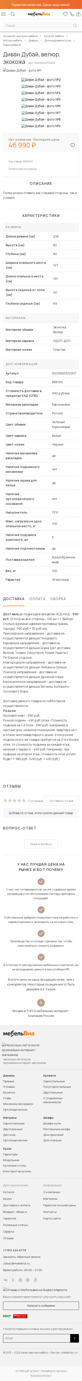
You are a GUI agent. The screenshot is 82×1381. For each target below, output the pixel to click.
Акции (7, 1199)
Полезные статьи (15, 1225)
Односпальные (54, 1081)
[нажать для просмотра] (41, 80)
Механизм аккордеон (18, 1104)
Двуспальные (53, 1092)
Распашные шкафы (56, 1129)
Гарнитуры (10, 1154)
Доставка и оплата (16, 1205)
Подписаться (74, 1338)
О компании (51, 1192)
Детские (9, 1135)
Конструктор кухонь (17, 1171)
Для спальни (52, 1140)
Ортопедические (15, 1109)
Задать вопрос (41, 844)
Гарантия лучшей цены (59, 1205)
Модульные (11, 1160)
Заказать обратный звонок (22, 1257)
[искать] (75, 25)
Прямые (8, 1081)
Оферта (8, 1232)
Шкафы (48, 1118)
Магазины (50, 1199)
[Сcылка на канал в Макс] (20, 1280)
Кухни (7, 1149)
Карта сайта (52, 1218)
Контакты (50, 1212)
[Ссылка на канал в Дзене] (27, 1280)
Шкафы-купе (52, 1123)
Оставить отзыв (61, 801)
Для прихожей (53, 1135)
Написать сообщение (41, 1305)
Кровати (49, 1075)
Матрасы (10, 1118)
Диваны (9, 1075)
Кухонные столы (14, 1165)
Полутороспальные (57, 1087)
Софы (7, 1098)
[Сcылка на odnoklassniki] (12, 1280)
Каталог (9, 1192)
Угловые (9, 1087)
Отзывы (8, 1238)
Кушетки (9, 1092)
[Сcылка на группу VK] (5, 1280)
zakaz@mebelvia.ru (16, 1263)
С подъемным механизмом (52, 1100)
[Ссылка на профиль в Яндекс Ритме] (35, 1280)
